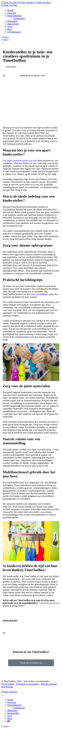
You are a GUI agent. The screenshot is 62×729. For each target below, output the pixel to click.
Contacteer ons (46, 603)
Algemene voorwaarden (27, 684)
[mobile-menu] (2, 43)
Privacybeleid (7, 684)
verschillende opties (44, 294)
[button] (31, 627)
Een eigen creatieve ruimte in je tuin (20, 160)
